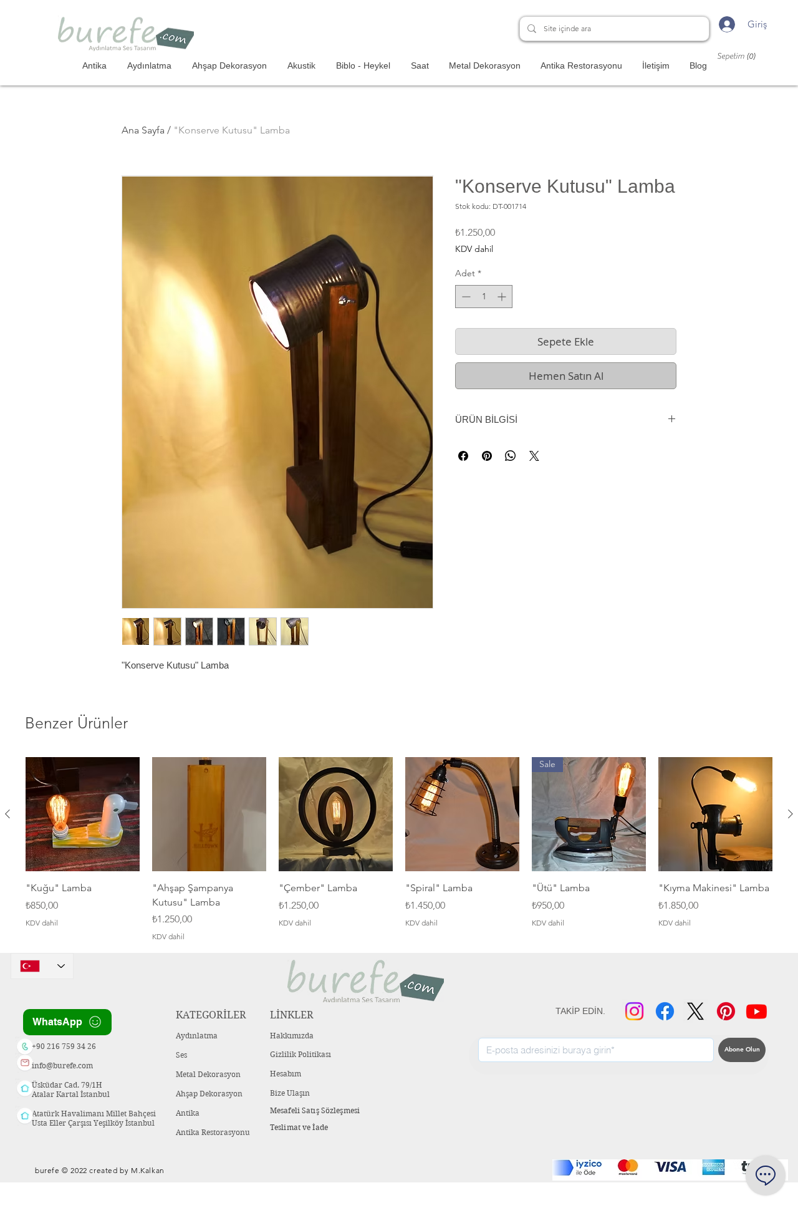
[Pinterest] (726, 1011)
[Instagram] (634, 1011)
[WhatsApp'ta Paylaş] (510, 455)
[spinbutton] (484, 296)
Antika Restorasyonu (213, 1132)
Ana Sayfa (143, 130)
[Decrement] (465, 296)
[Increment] (503, 296)
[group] (399, 849)
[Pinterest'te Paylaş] (486, 455)
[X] (695, 1011)
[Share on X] (534, 455)
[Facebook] (665, 1011)
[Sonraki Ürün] (790, 813)
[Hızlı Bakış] (83, 814)
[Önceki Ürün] (7, 813)
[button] (742, 55)
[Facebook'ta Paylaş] (463, 455)
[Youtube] (756, 1011)
